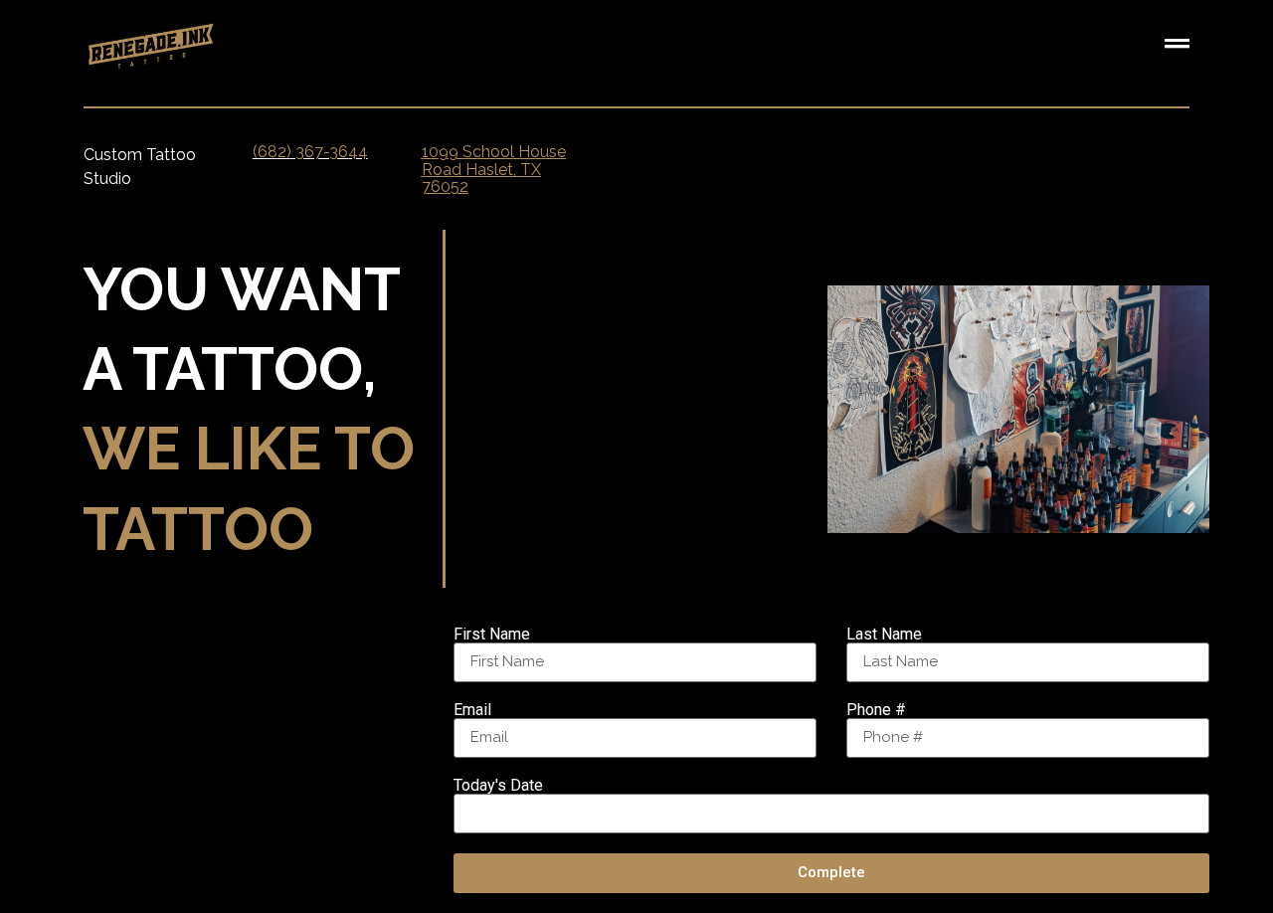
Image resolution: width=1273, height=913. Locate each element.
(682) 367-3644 (310, 151)
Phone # (876, 710)
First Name (492, 634)
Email (472, 710)
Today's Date (498, 786)
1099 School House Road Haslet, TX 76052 (494, 169)
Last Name (884, 634)
